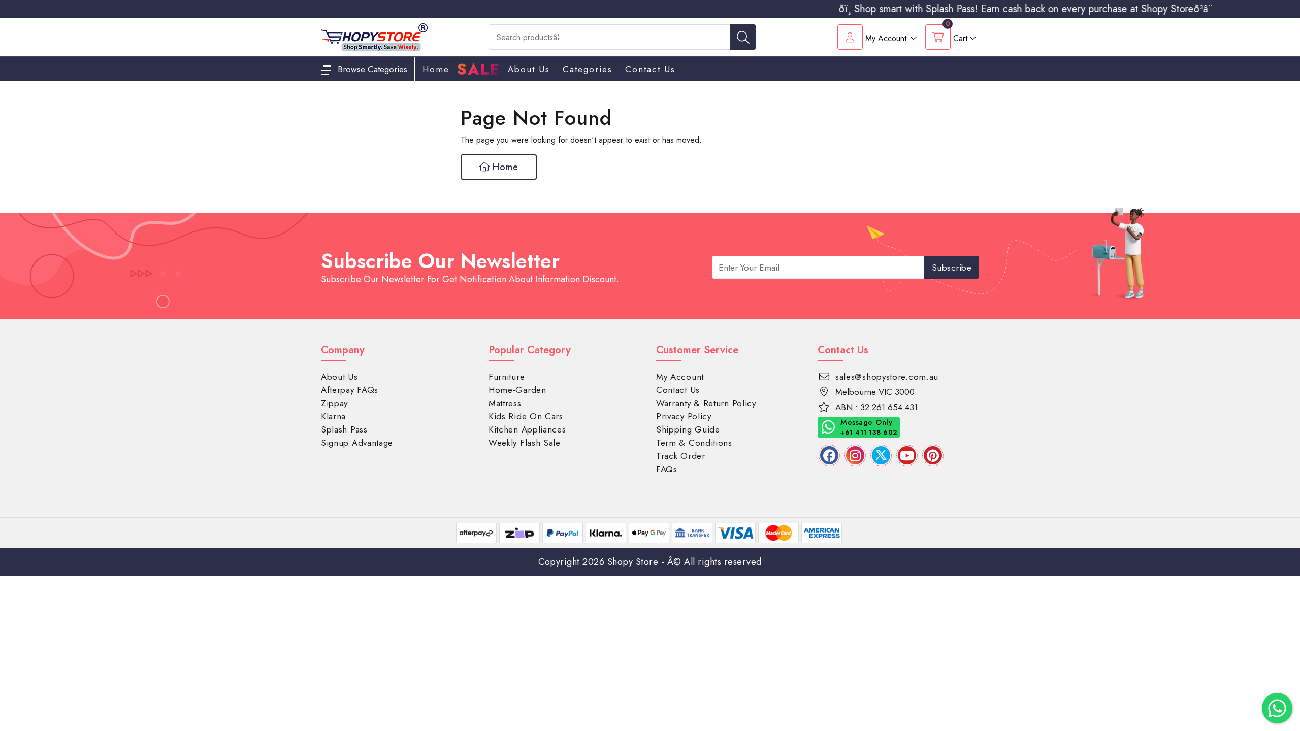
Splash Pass (344, 429)
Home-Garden (517, 390)
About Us (529, 69)
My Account (680, 377)
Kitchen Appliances (527, 429)
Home (504, 167)
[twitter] (881, 455)
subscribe (952, 267)
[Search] (743, 37)
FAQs (666, 469)
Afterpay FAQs (349, 390)
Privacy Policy (683, 416)
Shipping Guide (688, 429)
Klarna (333, 416)
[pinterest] (933, 455)
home (435, 69)
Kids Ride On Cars (526, 416)
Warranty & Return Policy (706, 403)
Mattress (505, 403)
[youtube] (907, 455)
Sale (478, 69)
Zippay (334, 403)
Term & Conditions (694, 443)
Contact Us (650, 69)
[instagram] (855, 455)
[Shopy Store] (374, 36)
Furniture (507, 377)
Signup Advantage (357, 443)
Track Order (680, 456)
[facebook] (829, 455)
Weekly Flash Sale (525, 443)
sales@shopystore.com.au (886, 377)
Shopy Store (633, 562)
